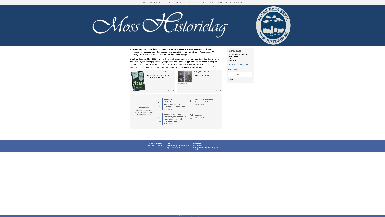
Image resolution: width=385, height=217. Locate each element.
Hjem (145, 3)
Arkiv (166, 3)
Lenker (210, 3)
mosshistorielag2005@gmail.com (178, 146)
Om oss (221, 3)
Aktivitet (154, 3)
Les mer (171, 90)
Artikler (177, 3)
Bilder (189, 3)
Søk (231, 79)
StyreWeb (203, 216)
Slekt (199, 3)
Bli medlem (234, 3)
